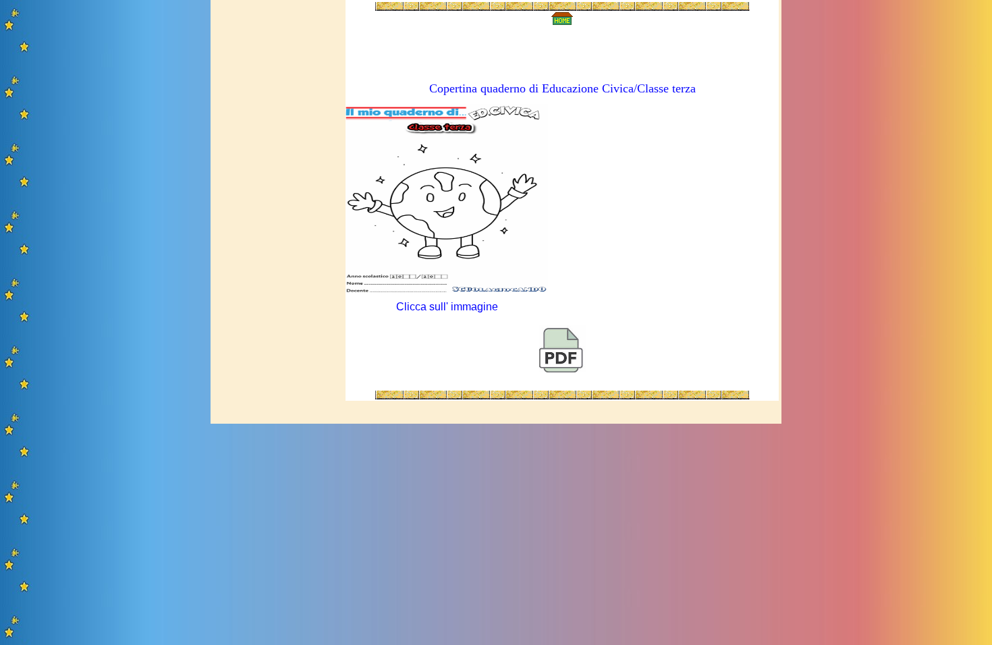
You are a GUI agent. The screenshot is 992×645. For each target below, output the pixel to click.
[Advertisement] (275, 204)
